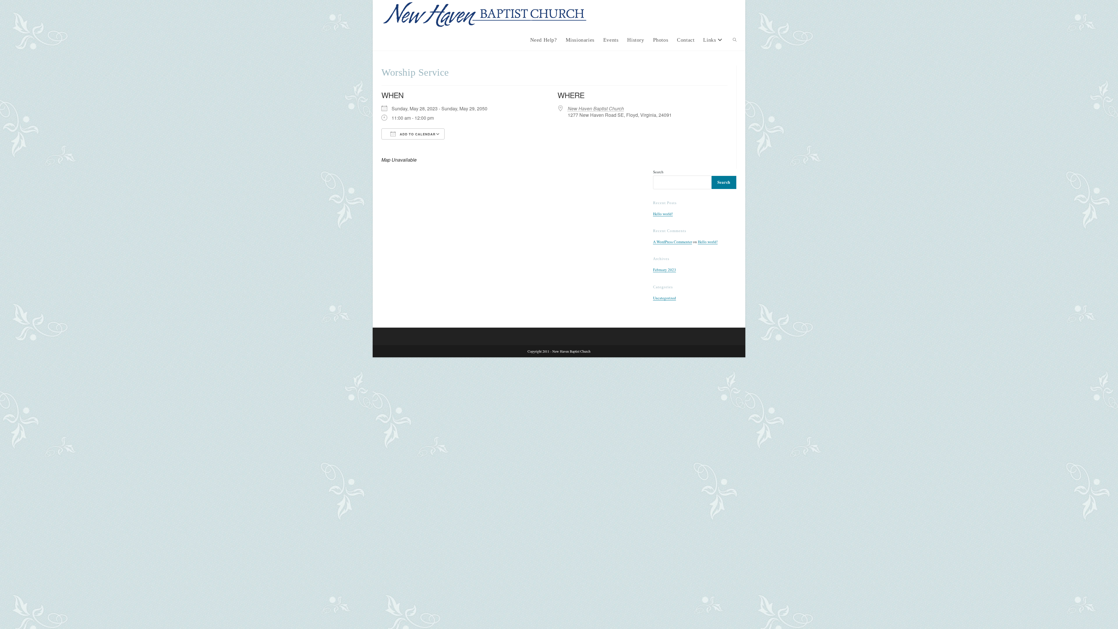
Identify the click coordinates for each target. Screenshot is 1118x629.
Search (658, 171)
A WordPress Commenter (672, 241)
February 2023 (664, 269)
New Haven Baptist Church (596, 108)
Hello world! (663, 213)
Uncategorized (664, 298)
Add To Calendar (417, 134)
